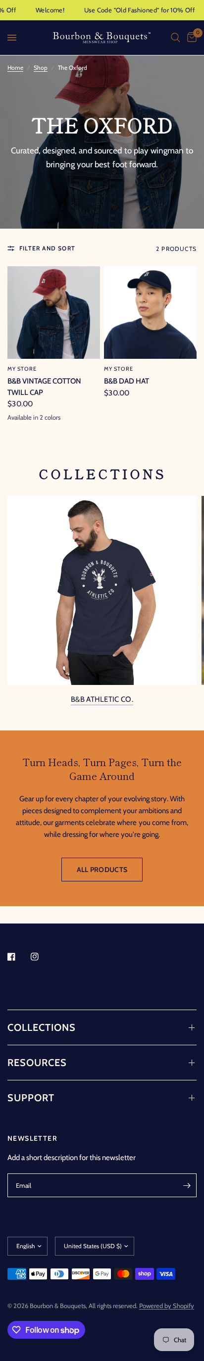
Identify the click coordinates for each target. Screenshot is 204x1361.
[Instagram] (41, 957)
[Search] (175, 37)
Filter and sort (47, 248)
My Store (22, 368)
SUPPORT (30, 1098)
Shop (41, 67)
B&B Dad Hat (126, 381)
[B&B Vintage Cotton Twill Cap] (53, 312)
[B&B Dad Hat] (150, 312)
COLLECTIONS (41, 1027)
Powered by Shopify (166, 1306)
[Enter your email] (187, 1185)
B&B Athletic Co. (102, 699)
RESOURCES (37, 1063)
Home (15, 67)
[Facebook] (18, 957)
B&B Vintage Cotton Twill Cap (44, 387)
